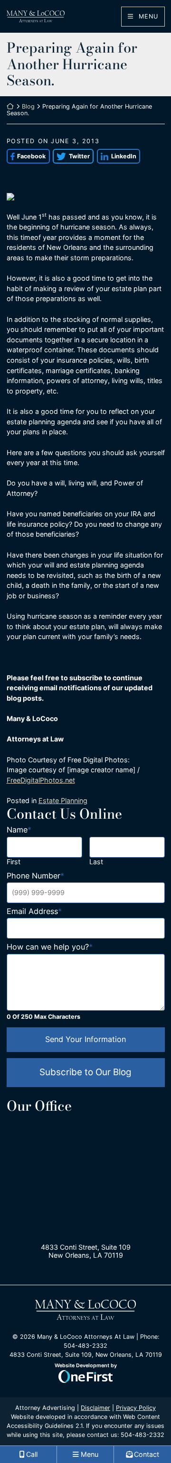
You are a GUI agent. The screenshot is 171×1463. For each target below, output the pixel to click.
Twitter (71, 156)
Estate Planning (62, 800)
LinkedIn (116, 156)
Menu (147, 16)
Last (96, 862)
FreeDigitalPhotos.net (41, 780)
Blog (28, 106)
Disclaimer (95, 1407)
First (13, 862)
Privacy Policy (136, 1407)
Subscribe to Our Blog (85, 1072)
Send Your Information (85, 1039)
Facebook (26, 156)
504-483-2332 (142, 1434)
